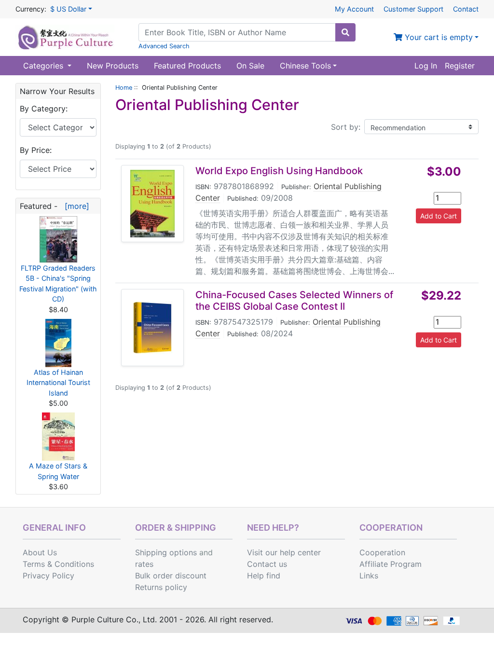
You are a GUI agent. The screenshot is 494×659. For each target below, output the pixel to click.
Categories (44, 65)
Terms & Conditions (58, 564)
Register (460, 65)
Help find (263, 575)
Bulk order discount (170, 575)
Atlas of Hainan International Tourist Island (58, 382)
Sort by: (345, 127)
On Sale (250, 65)
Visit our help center (284, 552)
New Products (112, 65)
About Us (40, 552)
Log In (425, 65)
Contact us (267, 564)
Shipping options (166, 552)
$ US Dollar (68, 9)
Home (123, 87)
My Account (354, 9)
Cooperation (382, 552)
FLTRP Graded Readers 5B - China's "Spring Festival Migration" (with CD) (58, 283)
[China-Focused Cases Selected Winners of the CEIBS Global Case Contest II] (152, 327)
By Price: (36, 150)
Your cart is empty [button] (437, 37)
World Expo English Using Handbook (279, 171)
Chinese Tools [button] (305, 65)
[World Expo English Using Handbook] (152, 203)
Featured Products (187, 65)
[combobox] (237, 32)
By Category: (44, 108)
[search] (345, 32)
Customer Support (413, 9)
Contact (466, 9)
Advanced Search (164, 46)
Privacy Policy (48, 575)
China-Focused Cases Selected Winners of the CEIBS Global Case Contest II (294, 300)
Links (368, 575)
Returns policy (161, 587)
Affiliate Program (390, 564)
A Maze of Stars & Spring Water (58, 471)
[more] (74, 206)
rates (144, 564)
